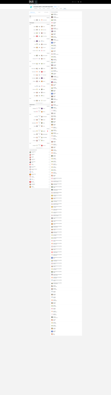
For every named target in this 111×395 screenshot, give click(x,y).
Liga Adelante (34, 4)
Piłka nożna (30, 4)
